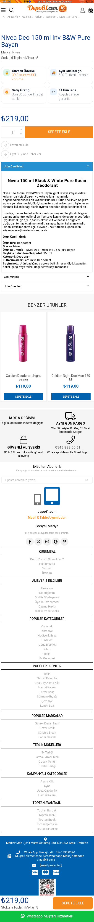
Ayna (47, 786)
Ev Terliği (47, 752)
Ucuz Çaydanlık (47, 790)
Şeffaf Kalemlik (47, 678)
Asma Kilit (47, 781)
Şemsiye (47, 701)
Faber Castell (47, 737)
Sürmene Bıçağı (47, 696)
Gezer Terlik (47, 728)
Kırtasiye (47, 631)
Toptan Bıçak (47, 819)
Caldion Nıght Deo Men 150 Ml (35, 377)
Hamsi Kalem (47, 687)
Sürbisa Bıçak (47, 732)
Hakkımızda (47, 563)
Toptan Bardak (47, 810)
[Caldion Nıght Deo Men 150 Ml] (35, 343)
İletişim (47, 573)
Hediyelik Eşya (47, 635)
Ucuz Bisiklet (47, 644)
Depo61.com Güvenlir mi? (47, 559)
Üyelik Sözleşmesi (47, 602)
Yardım (47, 568)
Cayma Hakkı (47, 606)
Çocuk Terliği (47, 761)
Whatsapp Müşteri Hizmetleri (49, 916)
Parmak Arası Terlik (47, 757)
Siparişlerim (47, 592)
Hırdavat (47, 640)
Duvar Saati (47, 692)
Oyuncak (47, 626)
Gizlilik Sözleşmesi (47, 597)
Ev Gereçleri (47, 658)
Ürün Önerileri (12, 286)
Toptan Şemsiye (47, 824)
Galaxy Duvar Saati (47, 723)
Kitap (47, 649)
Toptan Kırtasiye (47, 828)
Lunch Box (47, 705)
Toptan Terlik (47, 815)
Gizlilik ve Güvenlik (47, 611)
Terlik (47, 653)
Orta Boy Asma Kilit (47, 682)
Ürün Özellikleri (13, 166)
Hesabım (47, 588)
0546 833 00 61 (68, 447)
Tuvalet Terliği (47, 766)
